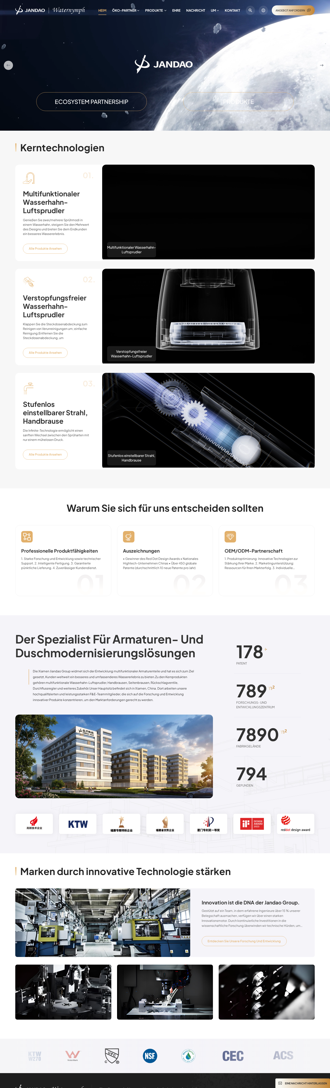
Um (213, 10)
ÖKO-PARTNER (124, 10)
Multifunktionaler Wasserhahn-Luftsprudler (51, 202)
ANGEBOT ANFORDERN (290, 10)
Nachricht (195, 10)
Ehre (176, 10)
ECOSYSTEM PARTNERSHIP (91, 101)
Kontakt (232, 10)
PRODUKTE (154, 10)
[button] (8, 65)
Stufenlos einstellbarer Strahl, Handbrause (55, 412)
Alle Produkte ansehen (45, 248)
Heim (102, 10)
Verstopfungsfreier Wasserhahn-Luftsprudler (54, 306)
